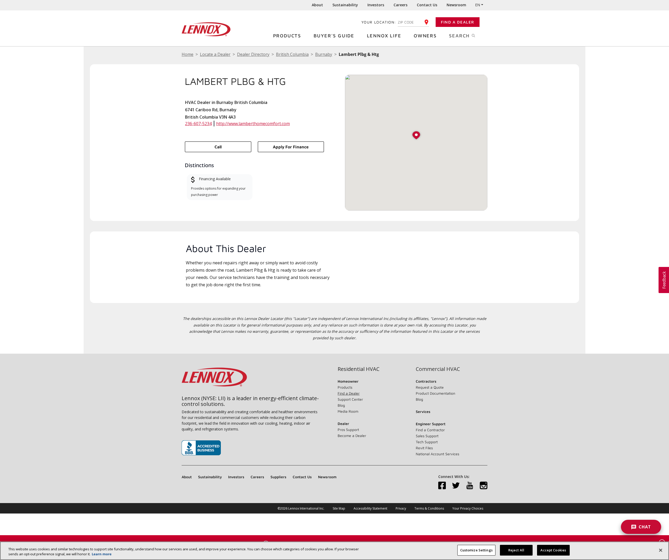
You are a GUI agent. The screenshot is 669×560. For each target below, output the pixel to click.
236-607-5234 (198, 123)
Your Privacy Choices (467, 508)
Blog (341, 405)
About (317, 4)
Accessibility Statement (370, 508)
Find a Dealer (457, 22)
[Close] (660, 550)
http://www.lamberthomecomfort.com (253, 123)
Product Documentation (435, 393)
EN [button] (477, 4)
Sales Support (427, 436)
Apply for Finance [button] (291, 146)
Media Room (348, 411)
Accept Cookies (553, 550)
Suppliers (278, 477)
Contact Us (427, 4)
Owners (425, 35)
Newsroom (456, 4)
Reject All (516, 550)
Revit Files (424, 448)
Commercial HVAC (438, 369)
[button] (416, 136)
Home (187, 54)
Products (287, 35)
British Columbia (292, 54)
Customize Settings (476, 550)
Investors (375, 4)
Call (218, 146)
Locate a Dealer (215, 54)
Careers (400, 4)
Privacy (401, 508)
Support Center (350, 399)
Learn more (102, 554)
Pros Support (348, 429)
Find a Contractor (430, 430)
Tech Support (427, 442)
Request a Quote (430, 387)
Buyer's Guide (334, 35)
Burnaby (323, 54)
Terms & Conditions (429, 508)
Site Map (339, 508)
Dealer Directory (253, 54)
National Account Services (437, 454)
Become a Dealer (352, 435)
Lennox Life (384, 35)
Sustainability (345, 4)
